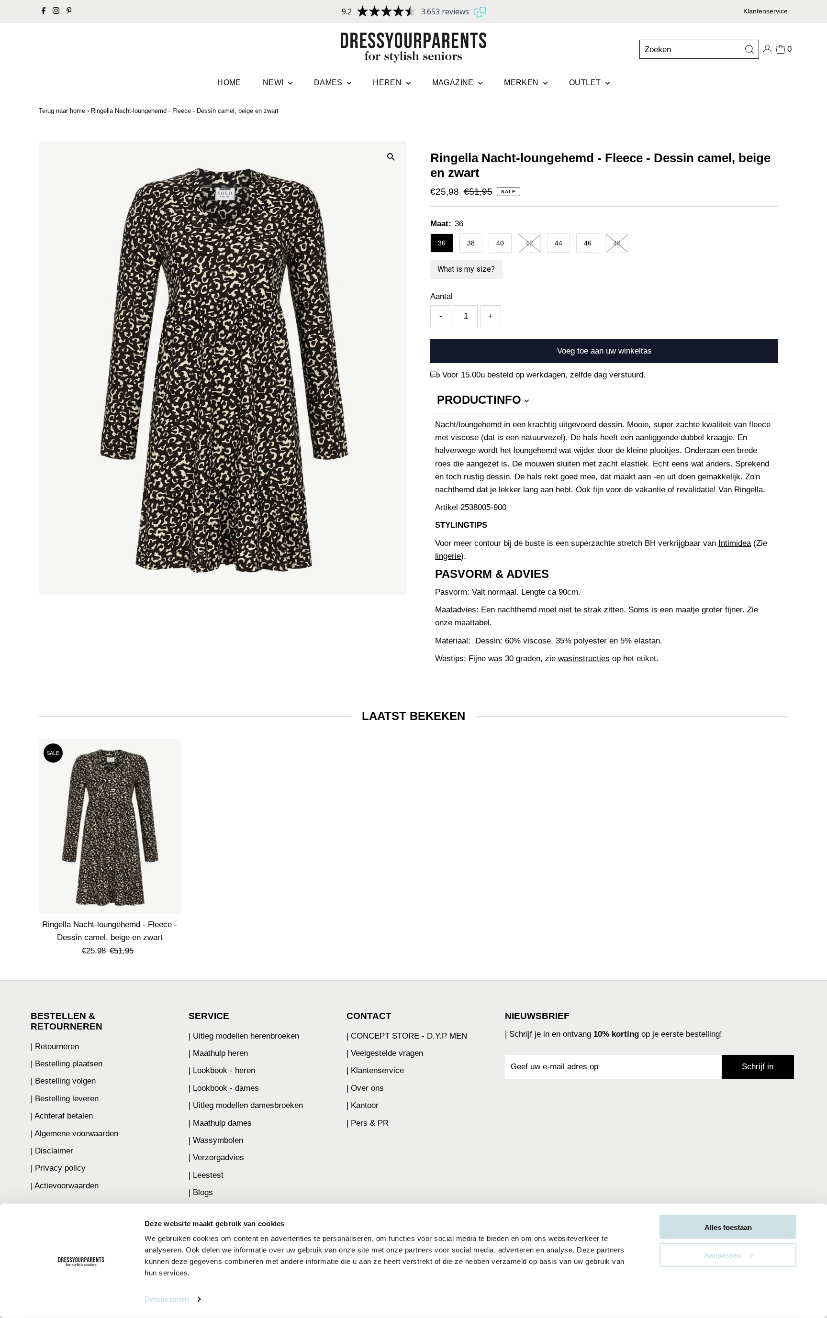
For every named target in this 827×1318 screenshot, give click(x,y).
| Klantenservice (375, 1070)
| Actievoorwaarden (65, 1185)
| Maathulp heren (218, 1053)
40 (500, 243)
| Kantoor (362, 1105)
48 (617, 243)
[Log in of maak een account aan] (767, 49)
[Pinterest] (69, 11)
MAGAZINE (454, 82)
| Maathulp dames (220, 1123)
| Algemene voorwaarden (74, 1133)
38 (471, 243)
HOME (229, 82)
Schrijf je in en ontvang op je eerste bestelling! (615, 1034)
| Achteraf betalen (62, 1115)
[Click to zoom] (391, 156)
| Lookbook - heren (222, 1070)
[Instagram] (56, 11)
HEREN (388, 82)
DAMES (329, 82)
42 (529, 243)
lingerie (448, 556)
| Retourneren (55, 1046)
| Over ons (365, 1088)
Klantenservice (765, 11)
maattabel (472, 622)
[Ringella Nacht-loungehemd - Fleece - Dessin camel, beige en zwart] (110, 826)
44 (558, 243)
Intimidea (734, 543)
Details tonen (167, 1299)
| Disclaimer (52, 1150)
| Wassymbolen (216, 1140)
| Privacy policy (58, 1168)
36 (442, 243)
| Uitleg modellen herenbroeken (244, 1036)
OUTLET (586, 82)
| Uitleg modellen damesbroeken (246, 1105)
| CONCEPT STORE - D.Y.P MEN (406, 1036)
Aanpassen (722, 1255)
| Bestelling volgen (63, 1080)
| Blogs (201, 1192)
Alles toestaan (728, 1227)
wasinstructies (584, 658)
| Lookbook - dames (224, 1088)
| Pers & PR (367, 1123)
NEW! (274, 82)
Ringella (748, 489)
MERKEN (522, 82)
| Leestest (206, 1175)
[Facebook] (43, 11)
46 (588, 243)
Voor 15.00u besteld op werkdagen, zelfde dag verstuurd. (544, 374)
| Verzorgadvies (216, 1157)
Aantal (441, 296)
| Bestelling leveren (65, 1098)
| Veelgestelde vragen (384, 1053)
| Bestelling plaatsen (66, 1063)
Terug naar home (62, 110)
